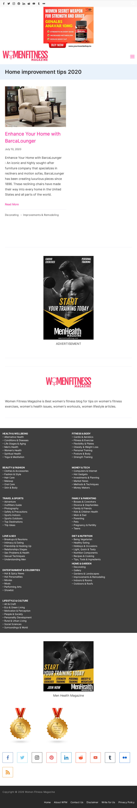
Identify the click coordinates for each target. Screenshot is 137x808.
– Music (7, 583)
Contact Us (77, 802)
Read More (12, 204)
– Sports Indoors (11, 515)
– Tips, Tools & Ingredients (86, 559)
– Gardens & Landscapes (85, 573)
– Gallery (76, 570)
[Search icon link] (131, 4)
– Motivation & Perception (16, 610)
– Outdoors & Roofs (82, 583)
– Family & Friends (82, 508)
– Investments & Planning (85, 477)
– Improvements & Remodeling (88, 576)
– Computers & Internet (84, 470)
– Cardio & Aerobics (82, 436)
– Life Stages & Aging (14, 443)
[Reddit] (29, 3)
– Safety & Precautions (15, 511)
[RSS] (8, 772)
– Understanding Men (14, 559)
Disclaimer (92, 802)
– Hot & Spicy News (13, 573)
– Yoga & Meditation (13, 457)
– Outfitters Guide (12, 505)
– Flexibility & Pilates (83, 443)
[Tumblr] (39, 3)
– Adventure (9, 501)
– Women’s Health (12, 450)
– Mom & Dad (79, 515)
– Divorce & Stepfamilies (85, 505)
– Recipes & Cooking (83, 556)
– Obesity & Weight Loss (85, 446)
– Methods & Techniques (85, 484)
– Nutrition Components (85, 552)
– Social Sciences (12, 624)
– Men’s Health (10, 446)
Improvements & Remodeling (41, 214)
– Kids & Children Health (85, 511)
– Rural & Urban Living (15, 620)
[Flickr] (44, 3)
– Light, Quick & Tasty (84, 549)
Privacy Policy (126, 802)
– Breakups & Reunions (15, 539)
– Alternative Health (13, 436)
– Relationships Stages (15, 549)
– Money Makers (81, 487)
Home (47, 802)
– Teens (76, 528)
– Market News (80, 480)
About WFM (60, 802)
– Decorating (79, 566)
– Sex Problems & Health (16, 552)
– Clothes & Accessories (15, 470)
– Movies (7, 580)
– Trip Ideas (9, 525)
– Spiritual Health (12, 453)
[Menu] (132, 56)
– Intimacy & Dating (13, 542)
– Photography (11, 508)
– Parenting (78, 518)
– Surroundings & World (15, 627)
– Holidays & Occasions (84, 546)
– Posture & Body (81, 453)
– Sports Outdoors (12, 518)
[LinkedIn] (24, 3)
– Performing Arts (12, 586)
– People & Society (13, 614)
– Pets (75, 521)
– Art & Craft (9, 604)
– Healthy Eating (81, 542)
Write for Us (108, 802)
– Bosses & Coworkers (84, 501)
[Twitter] (9, 3)
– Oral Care (9, 484)
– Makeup (8, 480)
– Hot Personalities (13, 576)
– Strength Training (82, 457)
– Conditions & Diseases (15, 440)
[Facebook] (4, 3)
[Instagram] (14, 3)
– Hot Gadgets (80, 474)
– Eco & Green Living (14, 607)
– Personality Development (17, 617)
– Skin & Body (10, 487)
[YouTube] (34, 3)
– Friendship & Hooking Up (17, 546)
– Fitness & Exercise (82, 440)
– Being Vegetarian (82, 539)
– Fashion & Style (12, 474)
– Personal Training (82, 450)
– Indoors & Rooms (82, 580)
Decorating (12, 214)
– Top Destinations (13, 521)
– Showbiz (8, 590)
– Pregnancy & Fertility (84, 525)
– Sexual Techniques (14, 556)
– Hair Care (9, 477)
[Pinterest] (19, 3)
